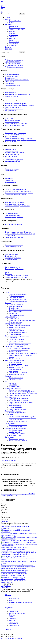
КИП (6, 381)
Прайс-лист (12, 31)
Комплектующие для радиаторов (16, 194)
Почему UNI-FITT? (15, 21)
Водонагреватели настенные (14, 204)
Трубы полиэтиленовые (13, 62)
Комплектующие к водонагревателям (17, 206)
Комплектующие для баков (14, 217)
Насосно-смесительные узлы (14, 125)
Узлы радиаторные (11, 110)
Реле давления (9, 158)
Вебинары (12, 38)
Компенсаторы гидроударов (14, 159)
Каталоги (12, 33)
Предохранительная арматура (14, 360)
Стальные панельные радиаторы (15, 189)
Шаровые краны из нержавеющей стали (18, 94)
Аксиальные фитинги (12, 74)
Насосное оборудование (13, 411)
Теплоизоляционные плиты (14, 245)
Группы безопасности (12, 154)
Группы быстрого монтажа (14, 346)
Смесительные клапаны (13, 107)
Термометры (9, 180)
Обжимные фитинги (11, 81)
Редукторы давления (11, 151)
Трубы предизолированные (14, 67)
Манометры (9, 178)
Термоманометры (10, 182)
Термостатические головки (14, 109)
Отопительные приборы (13, 388)
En (2, 5)
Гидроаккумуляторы (11, 213)
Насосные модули (11, 141)
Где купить (8, 49)
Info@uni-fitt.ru (6, 586)
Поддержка (8, 24)
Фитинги (8, 303)
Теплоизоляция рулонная (13, 246)
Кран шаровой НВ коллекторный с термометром (17, 565)
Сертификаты (13, 26)
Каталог (7, 17)
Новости (11, 22)
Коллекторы (9, 118)
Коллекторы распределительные (15, 133)
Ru (2, 1)
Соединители (9, 83)
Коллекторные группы (12, 120)
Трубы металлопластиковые (14, 60)
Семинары (12, 36)
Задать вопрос (13, 43)
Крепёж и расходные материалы (15, 428)
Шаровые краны (10, 92)
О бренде (8, 19)
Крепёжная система (11, 254)
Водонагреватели (10, 397)
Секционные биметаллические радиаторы (19, 193)
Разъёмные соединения (12, 85)
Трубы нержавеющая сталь (14, 65)
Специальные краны (11, 96)
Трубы (7, 292)
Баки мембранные (11, 404)
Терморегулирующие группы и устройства (19, 138)
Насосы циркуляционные (13, 224)
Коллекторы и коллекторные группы (17, 336)
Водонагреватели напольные (14, 202)
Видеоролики (13, 35)
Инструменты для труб (12, 267)
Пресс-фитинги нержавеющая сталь (17, 80)
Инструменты (9, 437)
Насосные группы (11, 136)
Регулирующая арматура (13, 324)
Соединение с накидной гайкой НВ (13, 579)
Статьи (11, 40)
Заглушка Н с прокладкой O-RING (12, 575)
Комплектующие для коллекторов (16, 123)
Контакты (8, 47)
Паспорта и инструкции (17, 28)
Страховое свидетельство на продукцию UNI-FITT (18, 494)
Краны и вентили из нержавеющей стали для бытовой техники (22, 418)
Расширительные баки (12, 215)
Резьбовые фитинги (11, 76)
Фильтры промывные (12, 169)
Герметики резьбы (11, 259)
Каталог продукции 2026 (9, 495)
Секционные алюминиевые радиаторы (18, 191)
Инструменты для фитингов (14, 269)
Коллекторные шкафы (12, 122)
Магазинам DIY (14, 42)
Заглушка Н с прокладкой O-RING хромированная (17, 540)
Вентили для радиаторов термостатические (19, 105)
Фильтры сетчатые (11, 171)
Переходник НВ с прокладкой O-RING (14, 554)
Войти (3, 7)
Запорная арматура (11, 317)
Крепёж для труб (10, 256)
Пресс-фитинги (10, 78)
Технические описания (16, 29)
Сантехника (9, 414)
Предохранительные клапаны (14, 153)
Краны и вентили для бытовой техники (18, 232)
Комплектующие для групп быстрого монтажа (20, 140)
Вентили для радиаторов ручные (16, 104)
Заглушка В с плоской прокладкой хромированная (17, 551)
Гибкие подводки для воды (14, 237)
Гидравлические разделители (14, 134)
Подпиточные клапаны (12, 161)
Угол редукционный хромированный (13, 572)
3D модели (12, 45)
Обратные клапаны (11, 149)
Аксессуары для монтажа (13, 258)
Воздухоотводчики (11, 156)
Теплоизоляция (10, 423)
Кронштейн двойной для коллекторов (13, 568)
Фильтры (8, 376)
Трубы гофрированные (12, 63)
